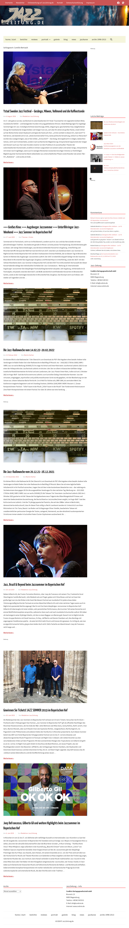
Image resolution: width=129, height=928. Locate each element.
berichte (23, 39)
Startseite (9, 3)
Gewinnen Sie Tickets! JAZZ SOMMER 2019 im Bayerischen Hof (35, 710)
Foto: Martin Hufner (81, 341)
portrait (45, 39)
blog (66, 39)
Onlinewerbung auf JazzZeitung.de (41, 3)
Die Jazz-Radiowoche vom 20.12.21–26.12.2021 (28, 472)
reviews (34, 39)
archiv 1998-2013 (99, 39)
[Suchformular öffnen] (111, 39)
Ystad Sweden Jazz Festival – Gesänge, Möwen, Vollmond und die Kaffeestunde (43, 111)
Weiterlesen (8, 162)
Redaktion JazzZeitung (31, 116)
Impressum (90, 3)
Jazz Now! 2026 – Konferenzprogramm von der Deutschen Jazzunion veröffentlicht (114, 146)
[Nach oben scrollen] (125, 924)
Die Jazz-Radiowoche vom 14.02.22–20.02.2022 (28, 350)
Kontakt (60, 3)
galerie (57, 39)
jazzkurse (84, 39)
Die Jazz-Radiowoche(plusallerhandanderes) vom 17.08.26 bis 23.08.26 (114, 168)
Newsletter (20, 3)
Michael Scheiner (95, 218)
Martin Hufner (29, 355)
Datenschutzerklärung (74, 3)
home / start (10, 39)
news (74, 39)
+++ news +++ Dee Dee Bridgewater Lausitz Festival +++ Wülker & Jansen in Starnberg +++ (114, 157)
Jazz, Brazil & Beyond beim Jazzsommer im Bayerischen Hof (33, 584)
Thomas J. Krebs (27, 237)
